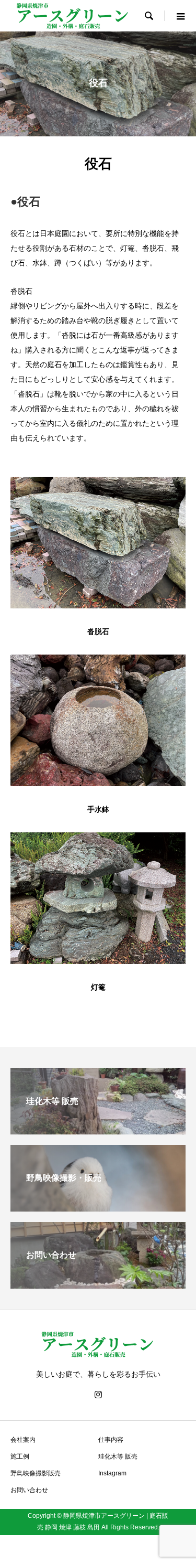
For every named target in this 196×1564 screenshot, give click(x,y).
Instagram (112, 1473)
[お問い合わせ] (98, 1286)
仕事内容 (110, 1439)
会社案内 (23, 1439)
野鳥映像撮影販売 (35, 1473)
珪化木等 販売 (117, 1456)
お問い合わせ (29, 1490)
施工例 (19, 1456)
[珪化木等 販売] (98, 1131)
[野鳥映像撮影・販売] (98, 1209)
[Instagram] (98, 1394)
